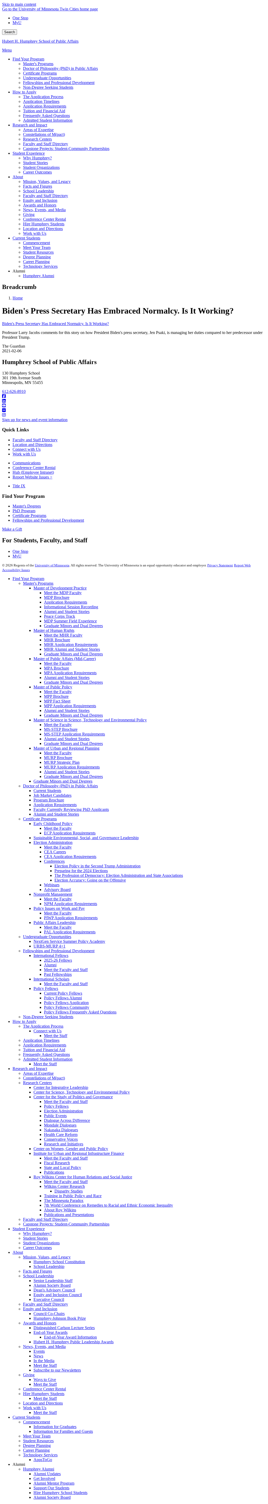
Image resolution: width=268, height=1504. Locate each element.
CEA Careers (55, 852)
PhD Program (24, 511)
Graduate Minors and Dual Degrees (73, 625)
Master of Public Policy (53, 687)
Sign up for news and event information (35, 419)
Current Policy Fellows (63, 993)
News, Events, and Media (44, 1346)
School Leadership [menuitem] (38, 191)
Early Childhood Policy (53, 823)
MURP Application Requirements (72, 767)
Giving (29, 1375)
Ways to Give (45, 1379)
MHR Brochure (57, 640)
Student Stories (35, 1238)
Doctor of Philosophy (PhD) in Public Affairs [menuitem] (60, 68)
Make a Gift (12, 529)
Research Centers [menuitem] (37, 139)
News (38, 1356)
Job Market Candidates (52, 795)
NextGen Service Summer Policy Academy (69, 941)
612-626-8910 (14, 391)
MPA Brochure (56, 668)
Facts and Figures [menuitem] (37, 186)
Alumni (50, 965)
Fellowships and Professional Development (48, 520)
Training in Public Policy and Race (73, 1196)
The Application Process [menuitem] (43, 96)
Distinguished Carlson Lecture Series (64, 1327)
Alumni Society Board (52, 1285)
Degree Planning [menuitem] (37, 257)
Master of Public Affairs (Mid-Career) (65, 658)
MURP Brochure (58, 757)
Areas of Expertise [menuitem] (38, 129)
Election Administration (53, 842)
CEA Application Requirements (70, 856)
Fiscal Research (57, 1163)
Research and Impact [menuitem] (30, 125)
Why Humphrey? (37, 1233)
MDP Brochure (56, 597)
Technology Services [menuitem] (40, 266)
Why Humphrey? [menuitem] (37, 158)
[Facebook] (134, 396)
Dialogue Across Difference (67, 1120)
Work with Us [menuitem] (34, 233)
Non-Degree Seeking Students (48, 1017)
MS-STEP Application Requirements (74, 734)
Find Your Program (28, 578)
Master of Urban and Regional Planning (66, 748)
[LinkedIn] (134, 401)
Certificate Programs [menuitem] (40, 73)
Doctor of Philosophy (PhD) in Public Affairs (60, 786)
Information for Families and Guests (63, 1431)
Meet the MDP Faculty (63, 593)
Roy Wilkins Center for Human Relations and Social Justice (83, 1177)
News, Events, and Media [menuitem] (44, 210)
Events (39, 1351)
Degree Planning (37, 1445)
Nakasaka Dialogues (61, 1130)
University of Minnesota (52, 565)
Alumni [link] (19, 271)
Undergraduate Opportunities (47, 936)
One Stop (20, 18)
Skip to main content (19, 4)
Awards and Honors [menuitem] (39, 205)
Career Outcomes (37, 1247)
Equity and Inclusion (40, 1309)
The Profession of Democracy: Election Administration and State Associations (118, 875)
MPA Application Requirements (70, 673)
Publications (54, 1172)
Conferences (54, 861)
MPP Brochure (56, 696)
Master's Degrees (27, 506)
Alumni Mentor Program (54, 1483)
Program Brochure (49, 800)
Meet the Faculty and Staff (66, 969)
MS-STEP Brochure (60, 729)
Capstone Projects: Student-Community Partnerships (66, 1224)
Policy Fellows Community (66, 1007)
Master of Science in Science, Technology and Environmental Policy (90, 720)
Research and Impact (30, 1068)
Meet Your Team (37, 1436)
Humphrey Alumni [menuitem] (38, 276)
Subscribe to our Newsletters (57, 1370)
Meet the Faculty (58, 663)
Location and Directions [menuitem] (43, 228)
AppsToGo (43, 1459)
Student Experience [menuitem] (29, 153)
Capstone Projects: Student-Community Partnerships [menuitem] (66, 148)
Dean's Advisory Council (54, 1290)
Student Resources (38, 1441)
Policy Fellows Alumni (63, 998)
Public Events (55, 1115)
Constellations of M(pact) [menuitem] (44, 134)
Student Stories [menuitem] (35, 162)
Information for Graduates (55, 1426)
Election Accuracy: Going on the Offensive (90, 880)
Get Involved (44, 1478)
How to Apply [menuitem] (24, 92)
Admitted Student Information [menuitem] (47, 120)
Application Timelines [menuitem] (41, 101)
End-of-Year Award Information (70, 1337)
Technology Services (40, 1455)
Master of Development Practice (60, 588)
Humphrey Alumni (38, 1469)
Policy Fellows (46, 988)
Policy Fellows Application (66, 1002)
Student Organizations (41, 1243)
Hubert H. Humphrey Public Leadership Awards (74, 1342)
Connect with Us (27, 449)
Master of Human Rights (54, 630)
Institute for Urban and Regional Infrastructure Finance (79, 1153)
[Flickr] (134, 410)
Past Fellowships (58, 974)
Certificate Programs (29, 515)
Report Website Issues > (32, 477)
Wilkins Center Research (64, 1186)
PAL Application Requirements (70, 932)
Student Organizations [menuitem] (41, 167)
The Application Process (43, 1026)
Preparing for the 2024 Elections (81, 870)
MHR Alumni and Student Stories (72, 649)
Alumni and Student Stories (67, 611)
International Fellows (51, 955)
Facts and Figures (37, 1271)
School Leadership (49, 1266)
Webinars (51, 885)
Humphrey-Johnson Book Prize (60, 1318)
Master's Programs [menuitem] (38, 64)
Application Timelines (41, 1040)
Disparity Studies (68, 1191)
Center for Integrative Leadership (61, 1087)
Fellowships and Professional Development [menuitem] (58, 82)
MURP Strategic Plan (62, 762)
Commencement (36, 1422)
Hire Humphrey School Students (60, 1492)
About (18, 1252)
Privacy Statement (220, 565)
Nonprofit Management (53, 894)
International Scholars (51, 979)
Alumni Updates (47, 1474)
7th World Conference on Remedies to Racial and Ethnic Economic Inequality (108, 1205)
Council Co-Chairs (49, 1313)
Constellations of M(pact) (44, 1078)
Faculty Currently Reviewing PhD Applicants (71, 809)
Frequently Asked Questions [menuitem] (46, 115)
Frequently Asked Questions (46, 1054)
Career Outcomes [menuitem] (37, 172)
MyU (17, 22)
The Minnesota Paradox (63, 1200)
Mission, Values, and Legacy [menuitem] (47, 181)
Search (9, 32)
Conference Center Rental (34, 467)
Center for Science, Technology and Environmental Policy (82, 1092)
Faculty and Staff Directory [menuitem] (45, 144)
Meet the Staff (55, 1035)
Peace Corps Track (59, 616)
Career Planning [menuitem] (36, 261)
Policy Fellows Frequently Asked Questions (80, 1012)
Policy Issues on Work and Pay (59, 908)
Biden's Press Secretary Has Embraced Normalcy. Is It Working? (55, 323)
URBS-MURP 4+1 (49, 946)
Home (18, 298)
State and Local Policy (62, 1167)
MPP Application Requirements (70, 706)
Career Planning (36, 1450)
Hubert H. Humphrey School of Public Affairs (40, 41)
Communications (27, 463)
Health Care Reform (60, 1134)
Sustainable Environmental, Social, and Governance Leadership (86, 837)
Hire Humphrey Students (43, 1393)
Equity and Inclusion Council (58, 1295)
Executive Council (49, 1299)
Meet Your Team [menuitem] (37, 247)
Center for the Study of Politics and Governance (73, 1097)
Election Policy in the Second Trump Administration (97, 866)
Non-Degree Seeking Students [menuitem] (48, 87)
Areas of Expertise (38, 1073)
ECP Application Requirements (70, 833)
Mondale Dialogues (60, 1125)
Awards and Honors (39, 1323)
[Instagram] (134, 415)
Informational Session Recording (71, 607)
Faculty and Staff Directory (35, 440)
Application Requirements (65, 602)
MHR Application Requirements (71, 644)
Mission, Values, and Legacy (47, 1257)
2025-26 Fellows (58, 960)
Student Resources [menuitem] (38, 252)
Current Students (47, 790)
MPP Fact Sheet (57, 701)
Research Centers (37, 1082)
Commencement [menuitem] (36, 243)
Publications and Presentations (69, 1214)
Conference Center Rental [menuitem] (44, 219)
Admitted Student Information (47, 1059)
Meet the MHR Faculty (63, 635)
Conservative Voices (61, 1139)
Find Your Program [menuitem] (28, 59)
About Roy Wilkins (60, 1210)
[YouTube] (134, 405)
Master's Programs (38, 583)
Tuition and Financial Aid (44, 1050)
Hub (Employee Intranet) (33, 472)
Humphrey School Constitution (59, 1262)
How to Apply (24, 1021)
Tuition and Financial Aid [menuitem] (44, 111)
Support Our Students (51, 1488)
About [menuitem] (18, 177)
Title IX (19, 486)
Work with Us (24, 454)
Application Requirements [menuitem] (44, 106)
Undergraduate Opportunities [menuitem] (47, 78)
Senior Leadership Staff (53, 1280)
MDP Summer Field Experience (70, 621)
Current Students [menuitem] (26, 238)
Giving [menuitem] (29, 214)
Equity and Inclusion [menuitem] (40, 200)
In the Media (44, 1360)
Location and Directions (32, 444)
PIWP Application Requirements (71, 918)
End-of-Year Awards (51, 1332)
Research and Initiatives (63, 1144)
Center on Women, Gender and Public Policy (71, 1148)
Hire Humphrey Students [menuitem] (43, 224)
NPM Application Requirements (70, 903)
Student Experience (29, 1229)
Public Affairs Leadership (55, 922)
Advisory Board (57, 889)
